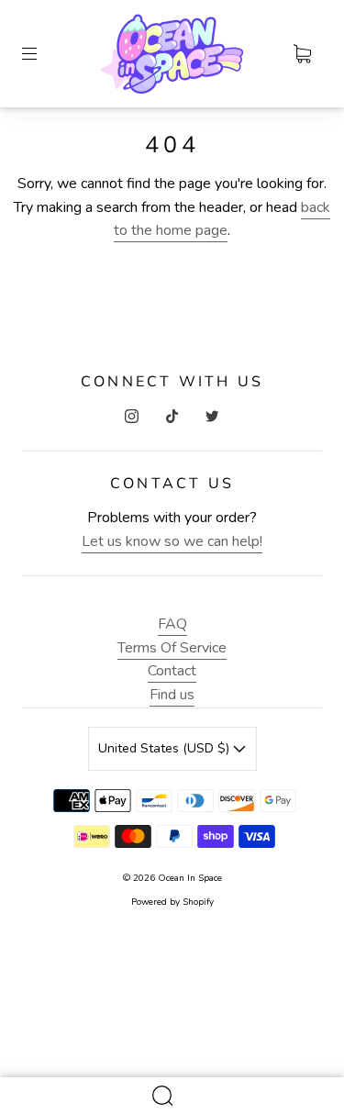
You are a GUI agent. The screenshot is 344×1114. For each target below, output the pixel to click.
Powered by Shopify (172, 902)
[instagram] (132, 415)
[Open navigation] (42, 54)
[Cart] (302, 54)
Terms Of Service (172, 648)
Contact (172, 671)
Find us (172, 695)
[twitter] (213, 415)
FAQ (172, 624)
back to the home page (222, 219)
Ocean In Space (190, 878)
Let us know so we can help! (172, 541)
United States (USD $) (165, 748)
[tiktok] (172, 415)
